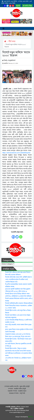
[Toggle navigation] (3, 28)
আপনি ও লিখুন (28, 6)
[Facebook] (13, 236)
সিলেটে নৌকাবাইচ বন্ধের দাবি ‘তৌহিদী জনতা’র (18, 277)
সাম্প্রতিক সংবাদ (8, 269)
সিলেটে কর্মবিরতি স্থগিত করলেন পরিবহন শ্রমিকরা (18, 303)
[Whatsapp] (20, 236)
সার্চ (19, 6)
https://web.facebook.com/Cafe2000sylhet (16, 153)
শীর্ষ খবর (11, 41)
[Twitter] (17, 236)
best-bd (30, 417)
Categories (7, 260)
